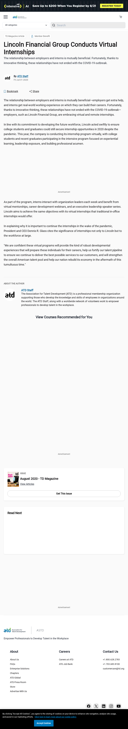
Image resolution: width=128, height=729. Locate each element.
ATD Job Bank (66, 664)
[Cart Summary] (122, 17)
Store (12, 687)
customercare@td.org (113, 668)
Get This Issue (64, 493)
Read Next (14, 513)
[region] (64, 719)
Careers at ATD (66, 659)
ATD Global (15, 677)
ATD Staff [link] (22, 76)
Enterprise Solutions (19, 668)
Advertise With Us (18, 691)
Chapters (14, 673)
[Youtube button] (119, 706)
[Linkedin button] (104, 706)
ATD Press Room (18, 682)
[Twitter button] (96, 706)
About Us (14, 659)
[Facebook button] (89, 706)
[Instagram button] (111, 706)
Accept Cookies (44, 723)
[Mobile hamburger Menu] (5, 16)
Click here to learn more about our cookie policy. (55, 717)
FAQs (12, 664)
